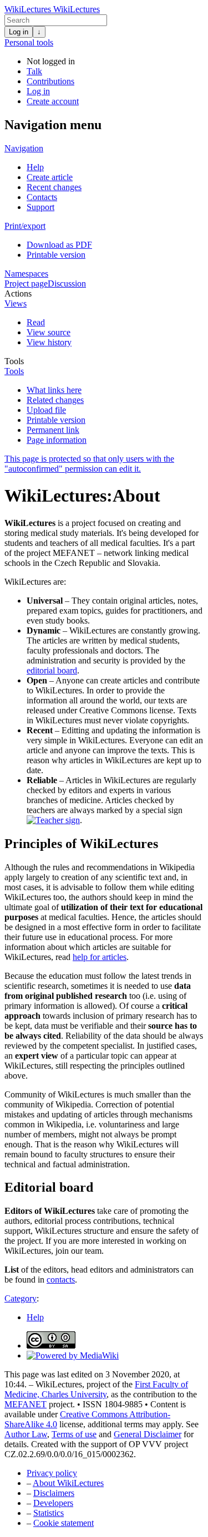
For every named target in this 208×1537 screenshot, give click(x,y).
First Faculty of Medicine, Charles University (96, 1389)
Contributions (50, 81)
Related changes (55, 400)
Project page (26, 283)
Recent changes (54, 187)
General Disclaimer (147, 1434)
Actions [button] (18, 293)
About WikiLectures (68, 1483)
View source (48, 332)
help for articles (99, 957)
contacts (61, 1279)
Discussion (67, 283)
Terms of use (74, 1434)
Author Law (25, 1434)
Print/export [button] (24, 226)
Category (20, 1298)
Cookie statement (63, 1523)
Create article (50, 177)
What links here (54, 390)
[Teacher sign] (53, 820)
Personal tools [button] (28, 42)
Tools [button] (14, 361)
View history (49, 342)
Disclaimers (53, 1493)
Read (36, 322)
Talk (34, 71)
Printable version (56, 254)
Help (35, 167)
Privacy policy (52, 1473)
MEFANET (25, 1404)
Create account (53, 101)
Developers (53, 1503)
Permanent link (53, 430)
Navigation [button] (23, 148)
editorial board (52, 670)
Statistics (48, 1513)
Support (40, 207)
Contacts (42, 197)
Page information (57, 440)
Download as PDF (59, 244)
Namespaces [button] (26, 273)
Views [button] (15, 303)
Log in (18, 32)
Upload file (46, 410)
